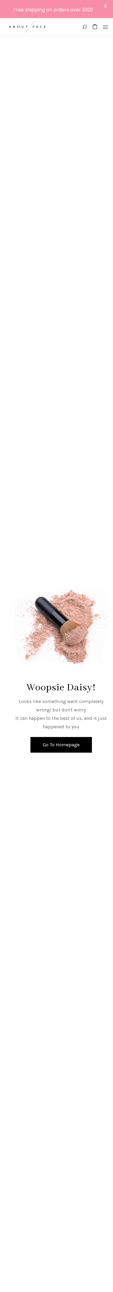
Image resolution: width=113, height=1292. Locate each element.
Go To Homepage (61, 745)
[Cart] (95, 27)
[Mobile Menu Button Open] (105, 27)
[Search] (84, 27)
